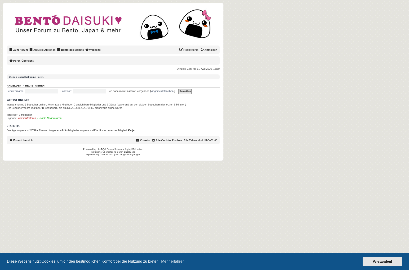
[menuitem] (208, 50)
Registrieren (34, 85)
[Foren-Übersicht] (117, 27)
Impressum (92, 154)
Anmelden (14, 85)
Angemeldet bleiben (162, 91)
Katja (131, 130)
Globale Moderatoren (49, 118)
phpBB (100, 149)
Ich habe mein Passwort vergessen (129, 91)
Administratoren (27, 118)
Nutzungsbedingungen (128, 154)
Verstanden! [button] (382, 261)
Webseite (95, 49)
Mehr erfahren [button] (173, 261)
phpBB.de (129, 152)
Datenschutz (106, 154)
